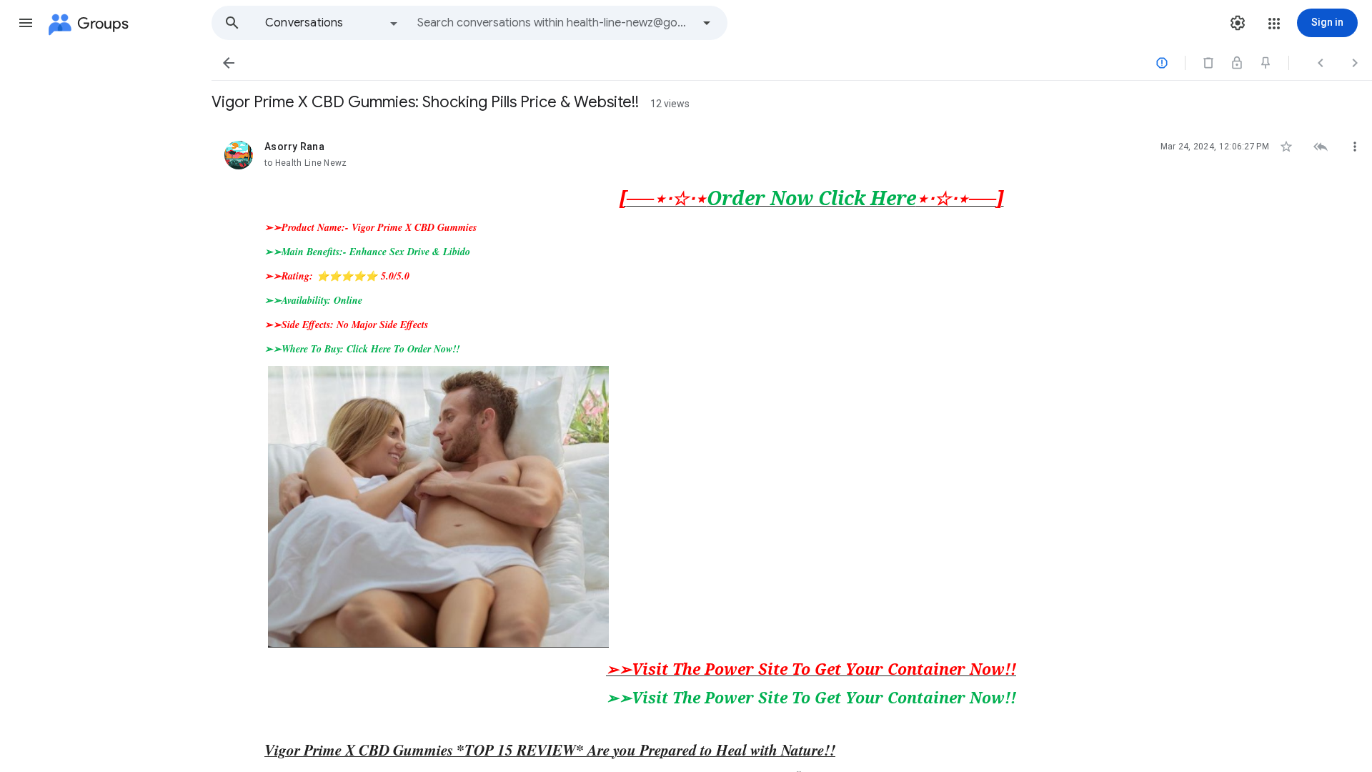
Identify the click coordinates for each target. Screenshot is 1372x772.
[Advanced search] (707, 22)
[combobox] (554, 22)
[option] (332, 22)
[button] (26, 23)
